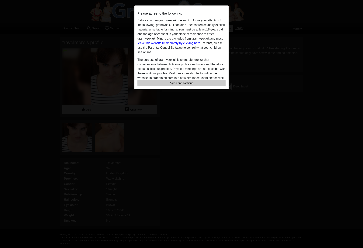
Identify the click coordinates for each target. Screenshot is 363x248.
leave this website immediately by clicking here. (169, 43)
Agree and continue (181, 82)
